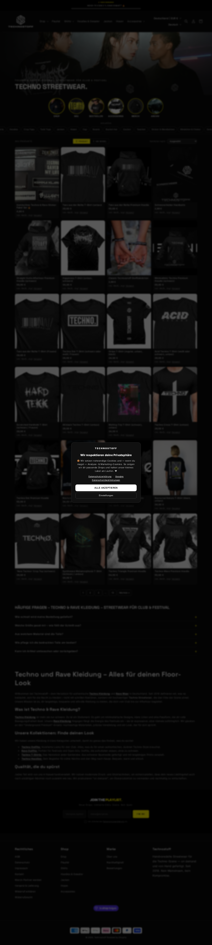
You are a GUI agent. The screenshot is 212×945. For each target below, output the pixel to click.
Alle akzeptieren (106, 488)
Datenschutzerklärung (99, 476)
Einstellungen (106, 495)
